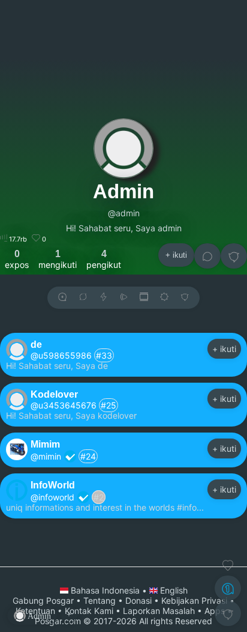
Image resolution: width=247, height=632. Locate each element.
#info (187, 507)
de (36, 344)
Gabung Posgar (43, 600)
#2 (99, 497)
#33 (104, 355)
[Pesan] (207, 256)
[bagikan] (83, 298)
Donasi (138, 600)
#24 (88, 456)
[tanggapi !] (228, 565)
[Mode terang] (164, 298)
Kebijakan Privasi (194, 600)
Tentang (99, 600)
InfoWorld (53, 484)
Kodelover (54, 394)
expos (17, 259)
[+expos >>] (62, 298)
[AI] (228, 588)
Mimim (45, 444)
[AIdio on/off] (123, 298)
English (173, 590)
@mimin (46, 456)
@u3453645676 (64, 405)
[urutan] (103, 298)
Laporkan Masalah (159, 611)
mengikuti (57, 259)
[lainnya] (234, 256)
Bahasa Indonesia (105, 590)
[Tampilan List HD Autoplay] (144, 298)
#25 (108, 405)
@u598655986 (61, 355)
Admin (123, 191)
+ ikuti (176, 255)
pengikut (103, 259)
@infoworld (52, 497)
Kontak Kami (89, 611)
